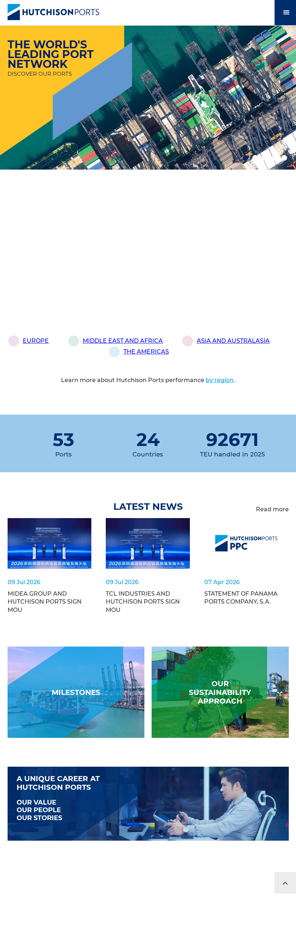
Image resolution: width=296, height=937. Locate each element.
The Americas (146, 351)
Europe (36, 340)
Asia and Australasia (233, 340)
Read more (272, 509)
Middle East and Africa (123, 340)
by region (220, 380)
